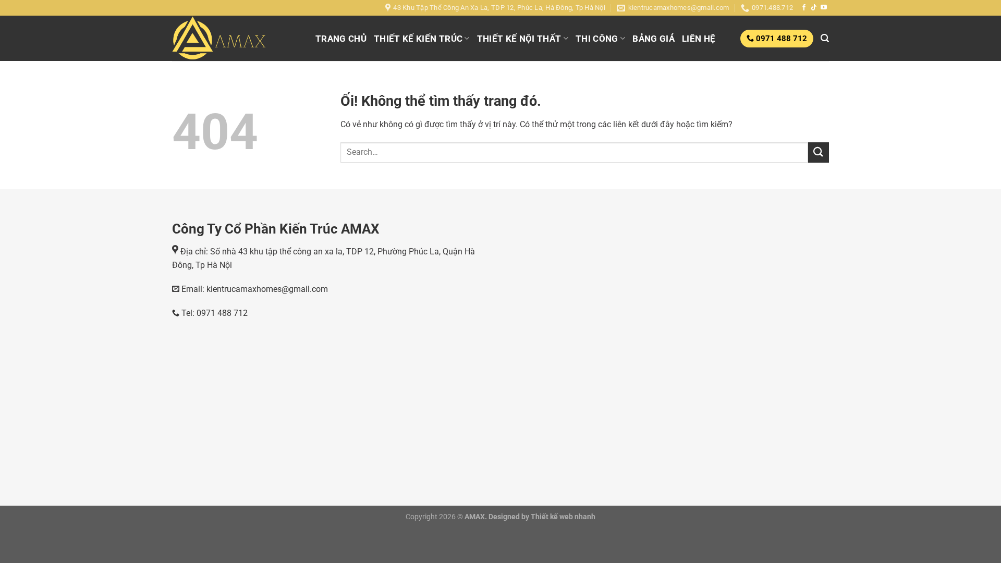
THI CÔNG (597, 38)
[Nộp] (818, 152)
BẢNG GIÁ (653, 38)
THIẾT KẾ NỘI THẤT (519, 38)
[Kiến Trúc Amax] (236, 38)
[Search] (825, 38)
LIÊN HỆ (698, 38)
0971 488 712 (780, 38)
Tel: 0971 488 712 (213, 313)
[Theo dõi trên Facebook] (804, 7)
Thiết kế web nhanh (562, 516)
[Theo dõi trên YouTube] (824, 7)
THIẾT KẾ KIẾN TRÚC (418, 38)
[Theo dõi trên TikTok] (814, 7)
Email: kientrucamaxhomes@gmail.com (253, 289)
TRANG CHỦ (341, 38)
